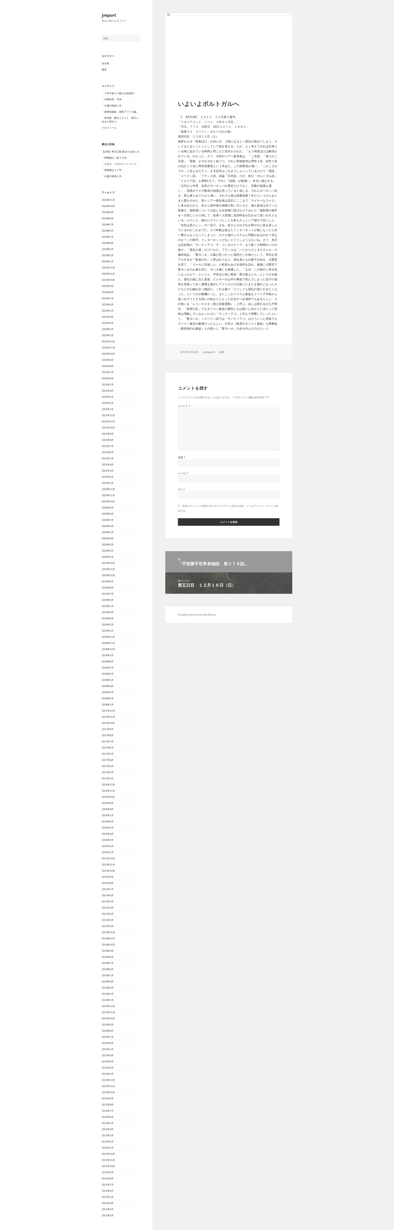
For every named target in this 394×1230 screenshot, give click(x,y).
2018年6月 (108, 673)
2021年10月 (108, 427)
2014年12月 (108, 932)
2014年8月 (108, 957)
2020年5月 (108, 532)
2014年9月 (108, 950)
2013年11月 (108, 1012)
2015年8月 (108, 883)
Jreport (109, 15)
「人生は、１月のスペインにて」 (120, 164)
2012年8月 (108, 1104)
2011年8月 (108, 1178)
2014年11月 (108, 938)
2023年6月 (108, 304)
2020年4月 (108, 538)
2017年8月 (108, 735)
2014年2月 (108, 994)
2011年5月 (108, 1197)
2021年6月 (108, 452)
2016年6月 (108, 821)
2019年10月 (108, 575)
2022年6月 (108, 378)
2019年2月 (108, 624)
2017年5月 (108, 753)
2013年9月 (108, 1024)
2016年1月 (108, 852)
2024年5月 (108, 236)
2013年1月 (108, 1074)
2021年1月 (108, 483)
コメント (184, 406)
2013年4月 (108, 1055)
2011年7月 (108, 1184)
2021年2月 (108, 477)
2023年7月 (108, 298)
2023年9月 (108, 286)
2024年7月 (108, 224)
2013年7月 (108, 1037)
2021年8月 (108, 440)
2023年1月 (108, 335)
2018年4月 (108, 686)
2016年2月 (108, 846)
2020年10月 (108, 501)
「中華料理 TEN (112, 99)
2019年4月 (108, 612)
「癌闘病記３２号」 (113, 170)
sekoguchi (209, 352)
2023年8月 (108, 292)
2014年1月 (108, 1000)
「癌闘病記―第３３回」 (115, 157)
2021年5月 (108, 458)
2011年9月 (108, 1172)
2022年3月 (108, 397)
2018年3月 (108, 692)
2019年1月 (108, 630)
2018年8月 (108, 661)
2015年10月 (108, 870)
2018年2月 (108, 698)
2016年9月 (108, 803)
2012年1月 (108, 1147)
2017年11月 (108, 717)
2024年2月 (108, 255)
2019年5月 (108, 606)
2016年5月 (108, 827)
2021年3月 (108, 470)
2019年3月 (108, 618)
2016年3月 (108, 840)
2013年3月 (108, 1061)
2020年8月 (108, 513)
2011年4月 (108, 1203)
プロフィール (109, 127)
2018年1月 (108, 704)
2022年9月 (108, 360)
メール (183, 473)
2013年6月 (108, 1043)
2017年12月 (108, 710)
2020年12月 (108, 489)
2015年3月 (108, 913)
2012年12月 (108, 1080)
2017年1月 (108, 778)
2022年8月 (108, 366)
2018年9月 (108, 655)
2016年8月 (108, 809)
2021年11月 (108, 421)
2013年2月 (108, 1067)
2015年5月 (108, 901)
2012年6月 (108, 1117)
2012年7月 (108, 1110)
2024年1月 (108, 261)
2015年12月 (108, 858)
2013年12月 (108, 1006)
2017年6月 (108, 747)
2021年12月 (108, 415)
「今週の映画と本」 (113, 105)
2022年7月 (108, 372)
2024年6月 (108, 230)
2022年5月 (108, 384)
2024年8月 (108, 218)
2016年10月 (108, 797)
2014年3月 (108, 987)
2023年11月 (108, 273)
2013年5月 (108, 1049)
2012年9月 (108, 1098)
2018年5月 (108, 680)
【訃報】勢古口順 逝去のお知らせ (120, 151)
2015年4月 (108, 907)
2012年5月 (108, 1123)
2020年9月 (108, 507)
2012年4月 (108, 1129)
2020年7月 (108, 520)
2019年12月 (108, 563)
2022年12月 (108, 341)
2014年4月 (108, 981)
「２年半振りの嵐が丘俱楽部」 (119, 93)
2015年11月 (108, 864)
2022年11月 (108, 347)
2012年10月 (108, 1092)
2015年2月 (108, 920)
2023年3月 (108, 323)
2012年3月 (108, 1135)
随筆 (104, 69)
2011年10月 (108, 1166)
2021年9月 (108, 433)
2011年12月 (108, 1154)
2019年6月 (108, 600)
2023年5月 (108, 310)
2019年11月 (108, 569)
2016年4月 (108, 833)
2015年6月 (108, 895)
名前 (181, 457)
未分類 (105, 63)
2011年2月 (108, 1215)
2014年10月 (108, 944)
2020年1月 (108, 557)
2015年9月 (108, 877)
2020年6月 (108, 526)
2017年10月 (108, 723)
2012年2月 (108, 1141)
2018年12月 (108, 637)
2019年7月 (108, 593)
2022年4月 (108, 390)
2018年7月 (108, 667)
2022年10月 (108, 353)
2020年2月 (108, 550)
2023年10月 (108, 280)
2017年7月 (108, 741)
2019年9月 (108, 581)
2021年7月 (108, 446)
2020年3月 (108, 544)
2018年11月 (108, 643)
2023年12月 (108, 267)
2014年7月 (108, 963)
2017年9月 (108, 729)
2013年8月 (108, 1030)
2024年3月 (108, 249)
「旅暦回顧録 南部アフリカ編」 (120, 111)
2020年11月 (108, 495)
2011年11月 (108, 1160)
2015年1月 (108, 926)
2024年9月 (108, 212)
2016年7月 (108, 815)
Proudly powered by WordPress (197, 614)
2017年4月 (108, 760)
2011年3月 (108, 1209)
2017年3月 (108, 766)
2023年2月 (108, 329)
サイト (182, 489)
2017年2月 (108, 772)
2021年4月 (108, 464)
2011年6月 (108, 1190)
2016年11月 (108, 790)
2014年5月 (108, 975)
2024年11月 (108, 200)
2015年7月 (108, 889)
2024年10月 (108, 206)
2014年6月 (108, 969)
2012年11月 (108, 1086)
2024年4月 (108, 243)
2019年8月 (108, 587)
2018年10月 (108, 649)
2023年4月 (108, 317)
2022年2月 (108, 403)
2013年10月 (108, 1018)
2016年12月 (108, 784)
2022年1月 (108, 409)
